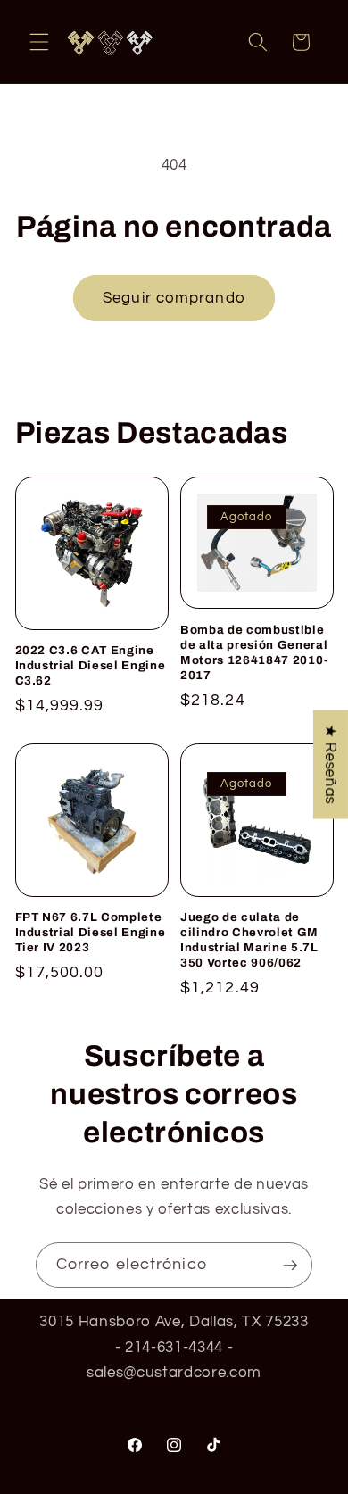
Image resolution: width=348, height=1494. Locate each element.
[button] (39, 42)
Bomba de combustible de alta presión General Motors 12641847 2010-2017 (254, 652)
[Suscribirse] (290, 1265)
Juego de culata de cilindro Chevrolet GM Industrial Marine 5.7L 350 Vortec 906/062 (249, 939)
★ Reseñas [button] (330, 765)
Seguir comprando (174, 297)
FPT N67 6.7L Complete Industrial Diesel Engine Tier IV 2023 (90, 932)
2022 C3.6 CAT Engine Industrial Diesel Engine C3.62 (90, 665)
